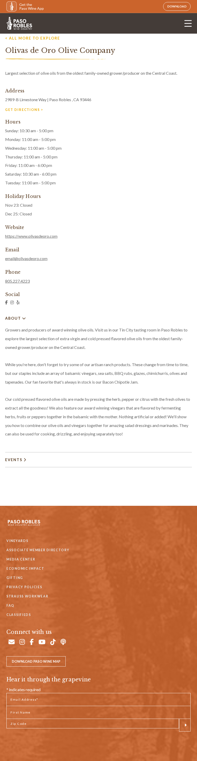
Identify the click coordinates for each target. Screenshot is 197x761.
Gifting (14, 577)
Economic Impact (25, 568)
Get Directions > (24, 110)
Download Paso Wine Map (36, 661)
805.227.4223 (17, 281)
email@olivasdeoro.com (26, 258)
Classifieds (18, 614)
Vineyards (17, 541)
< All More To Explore (32, 38)
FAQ (10, 605)
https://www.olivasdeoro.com (31, 236)
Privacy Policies (24, 587)
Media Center (20, 559)
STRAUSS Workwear (27, 596)
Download (176, 6)
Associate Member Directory (38, 550)
